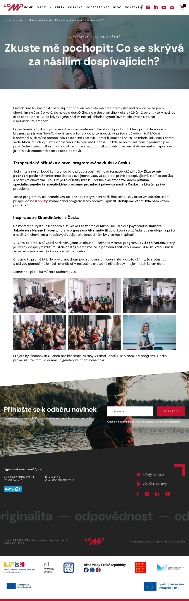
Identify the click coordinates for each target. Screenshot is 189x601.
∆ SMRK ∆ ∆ (18, 543)
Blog (20, 19)
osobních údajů (171, 421)
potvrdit (171, 411)
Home (7, 19)
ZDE (74, 272)
